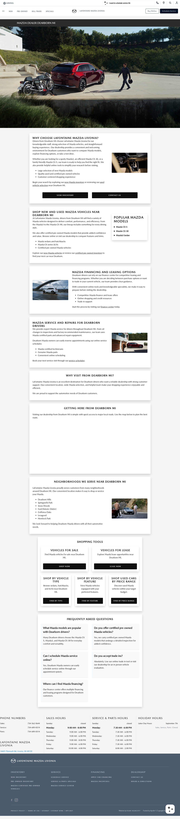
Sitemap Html (57, 810)
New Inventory (18, 777)
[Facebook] (11, 800)
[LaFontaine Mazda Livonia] (75, 11)
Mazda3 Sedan (123, 235)
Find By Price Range (124, 601)
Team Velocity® (134, 810)
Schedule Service (169, 11)
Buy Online (152, 11)
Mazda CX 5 (121, 227)
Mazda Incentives (100, 781)
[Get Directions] (164, 3)
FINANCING (98, 772)
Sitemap (45, 810)
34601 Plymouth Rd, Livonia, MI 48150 (16, 751)
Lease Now (115, 566)
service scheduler (76, 360)
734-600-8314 (34, 727)
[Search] (171, 3)
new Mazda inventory (74, 182)
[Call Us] (158, 3)
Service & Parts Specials (63, 781)
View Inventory (65, 195)
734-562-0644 (34, 723)
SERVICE (56, 772)
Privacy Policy (18, 810)
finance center (107, 307)
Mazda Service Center (62, 786)
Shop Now (64, 566)
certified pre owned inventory (88, 253)
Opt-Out (69, 810)
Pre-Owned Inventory (22, 781)
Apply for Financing (101, 777)
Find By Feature (90, 601)
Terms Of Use (33, 810)
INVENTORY (18, 772)
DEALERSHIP (138, 772)
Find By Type (56, 601)
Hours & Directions (141, 781)
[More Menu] (3, 11)
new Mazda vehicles (52, 253)
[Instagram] (16, 800)
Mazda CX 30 (122, 231)
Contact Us (115, 195)
